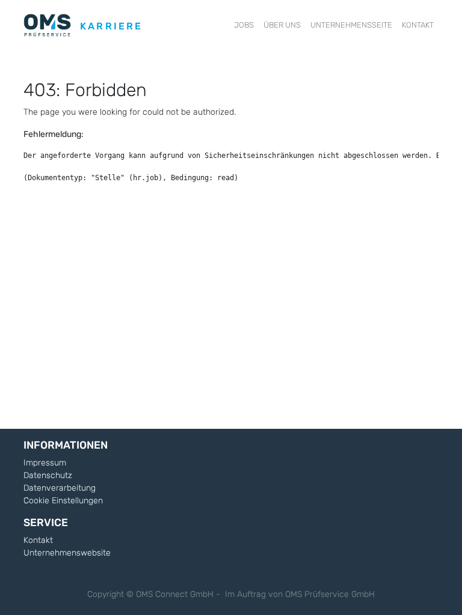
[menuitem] (244, 25)
